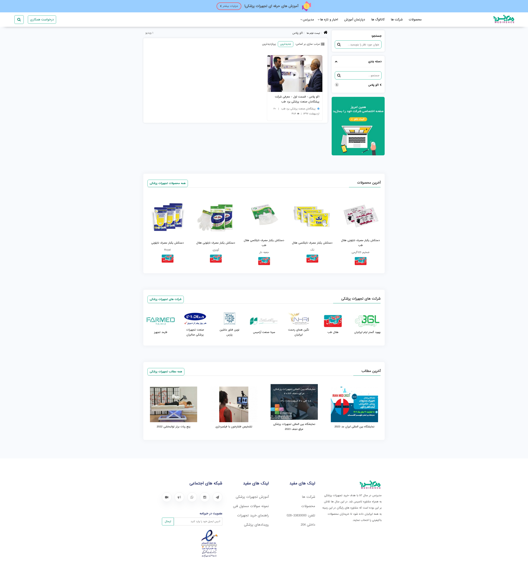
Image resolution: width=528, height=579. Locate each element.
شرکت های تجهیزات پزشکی (166, 299)
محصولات (415, 19)
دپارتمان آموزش (354, 19)
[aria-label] (217, 497)
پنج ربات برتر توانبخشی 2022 (173, 427)
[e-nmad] (209, 556)
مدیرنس (308, 19)
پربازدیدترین (269, 44)
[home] (326, 33)
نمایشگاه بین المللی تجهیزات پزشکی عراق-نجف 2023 (294, 426)
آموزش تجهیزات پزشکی (252, 496)
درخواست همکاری (42, 19)
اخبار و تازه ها (329, 19)
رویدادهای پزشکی (256, 524)
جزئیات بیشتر (230, 6)
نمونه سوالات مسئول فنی (251, 506)
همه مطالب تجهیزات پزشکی (166, 372)
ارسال (168, 521)
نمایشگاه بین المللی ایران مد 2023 (354, 427)
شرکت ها (397, 19)
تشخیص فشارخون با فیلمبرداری (234, 427)
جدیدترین (285, 44)
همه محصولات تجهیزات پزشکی (168, 183)
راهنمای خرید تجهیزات (253, 515)
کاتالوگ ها (378, 19)
